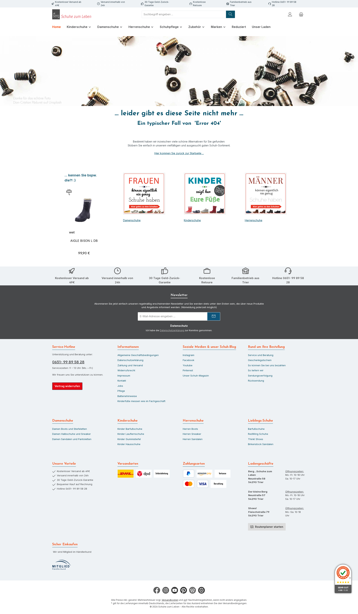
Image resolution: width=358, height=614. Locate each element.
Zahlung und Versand (130, 365)
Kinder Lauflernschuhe (130, 433)
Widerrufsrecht (126, 370)
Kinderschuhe (192, 220)
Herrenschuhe (253, 220)
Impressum (123, 375)
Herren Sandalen (192, 439)
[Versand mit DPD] (144, 473)
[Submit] (213, 316)
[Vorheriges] (64, 216)
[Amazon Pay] (204, 473)
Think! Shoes (255, 439)
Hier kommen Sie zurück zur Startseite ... (179, 153)
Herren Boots (190, 428)
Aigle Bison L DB (84, 241)
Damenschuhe (132, 220)
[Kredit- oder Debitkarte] (195, 484)
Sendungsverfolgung (260, 375)
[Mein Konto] (290, 14)
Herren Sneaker (192, 433)
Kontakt (121, 380)
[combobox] (184, 14)
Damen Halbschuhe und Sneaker (71, 433)
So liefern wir (255, 370)
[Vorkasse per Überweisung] (222, 473)
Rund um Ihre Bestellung (266, 347)
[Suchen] (230, 14)
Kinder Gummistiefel (129, 439)
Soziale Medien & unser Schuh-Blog (209, 347)
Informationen (128, 347)
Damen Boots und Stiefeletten (69, 428)
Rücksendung (256, 380)
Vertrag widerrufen (67, 386)
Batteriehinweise (127, 396)
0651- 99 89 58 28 (68, 362)
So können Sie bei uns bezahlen (267, 365)
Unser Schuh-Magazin (196, 375)
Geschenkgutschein (259, 360)
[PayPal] (188, 473)
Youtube (187, 365)
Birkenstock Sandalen (260, 444)
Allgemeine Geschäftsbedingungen (138, 355)
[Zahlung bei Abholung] (218, 484)
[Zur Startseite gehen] (72, 14)
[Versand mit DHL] (125, 473)
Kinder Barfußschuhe (129, 428)
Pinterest (188, 370)
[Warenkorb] (301, 14)
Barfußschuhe (256, 428)
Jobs (120, 385)
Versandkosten (170, 600)
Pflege (121, 390)
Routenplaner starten (268, 526)
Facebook (188, 360)
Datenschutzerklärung (172, 330)
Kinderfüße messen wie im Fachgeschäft (141, 401)
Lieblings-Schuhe (260, 420)
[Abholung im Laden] (162, 473)
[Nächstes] (104, 216)
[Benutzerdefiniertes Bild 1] (61, 565)
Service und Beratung (260, 355)
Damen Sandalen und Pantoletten (71, 439)
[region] (84, 216)
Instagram (188, 355)
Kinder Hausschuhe (128, 444)
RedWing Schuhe (258, 433)
